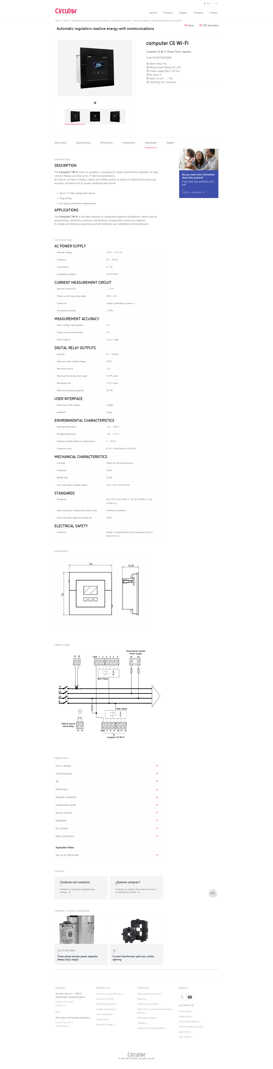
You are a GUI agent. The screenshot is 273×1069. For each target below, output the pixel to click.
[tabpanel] (75, 116)
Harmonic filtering (105, 999)
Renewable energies (147, 1018)
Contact (214, 13)
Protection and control (148, 1004)
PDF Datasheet (210, 25)
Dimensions (107, 143)
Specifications (83, 143)
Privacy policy (185, 1011)
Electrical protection (106, 1004)
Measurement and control (149, 994)
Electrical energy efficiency (109, 994)
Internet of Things (105, 1025)
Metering (141, 999)
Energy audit (103, 1019)
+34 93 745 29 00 (64, 1002)
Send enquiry (61, 1026)
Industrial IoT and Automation (151, 1028)
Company (198, 13)
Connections (129, 143)
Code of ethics (185, 1037)
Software (141, 1023)
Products (168, 13)
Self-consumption (105, 1014)
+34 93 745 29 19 (64, 1023)
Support (183, 13)
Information (60, 143)
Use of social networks (189, 1022)
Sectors (153, 13)
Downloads (151, 143)
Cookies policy (185, 1016)
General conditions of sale (191, 1027)
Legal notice (184, 1032)
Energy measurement (107, 1009)
